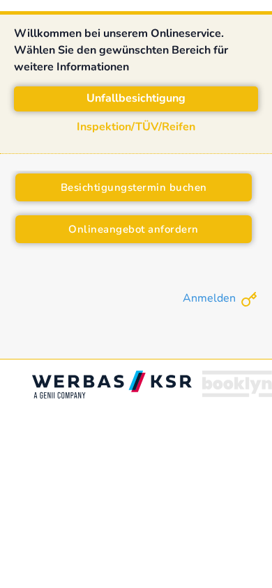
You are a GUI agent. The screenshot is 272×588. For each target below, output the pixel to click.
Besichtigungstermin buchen (134, 187)
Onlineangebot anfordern (133, 229)
